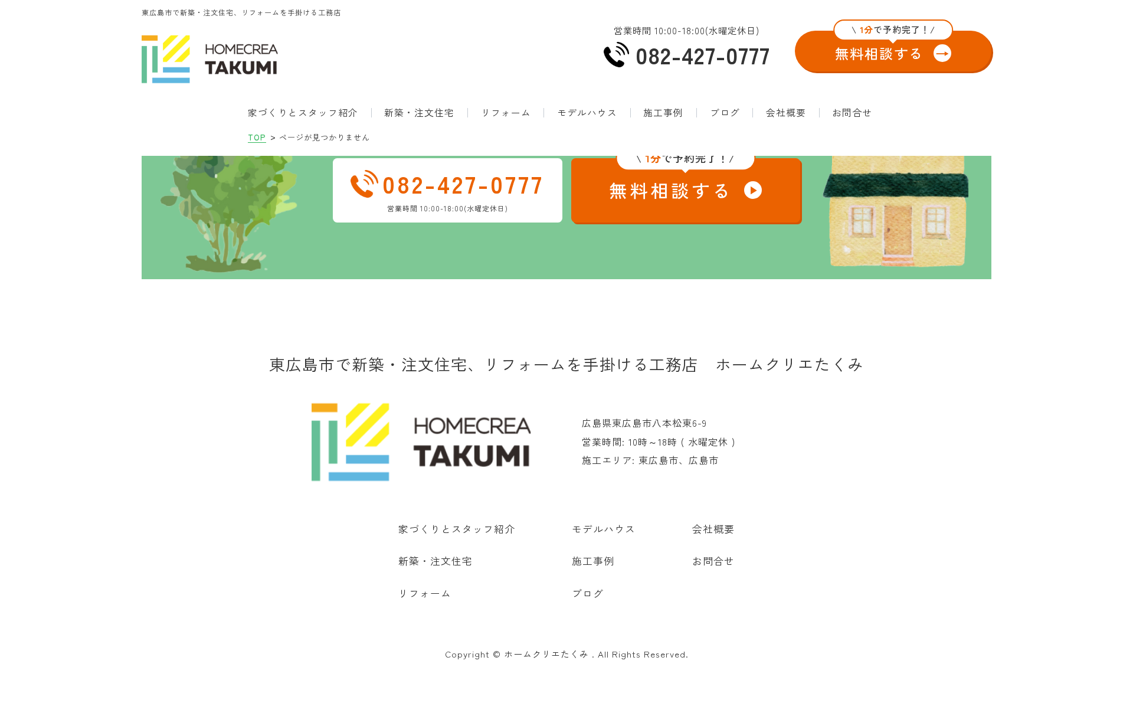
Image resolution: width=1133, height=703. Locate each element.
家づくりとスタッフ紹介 (303, 112)
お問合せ (852, 112)
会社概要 (786, 112)
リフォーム (506, 112)
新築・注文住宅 (419, 112)
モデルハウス (587, 112)
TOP (257, 137)
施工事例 (663, 112)
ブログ (725, 112)
